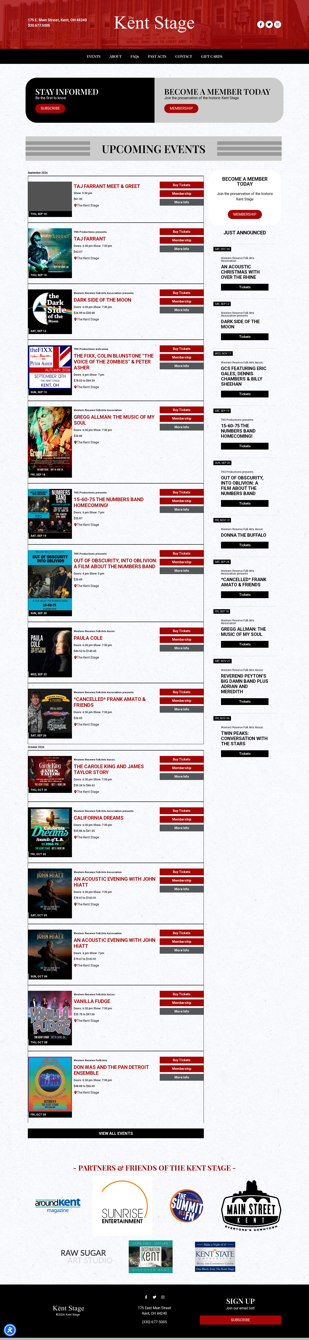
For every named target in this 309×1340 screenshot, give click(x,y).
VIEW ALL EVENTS (116, 1133)
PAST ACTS (157, 56)
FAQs (135, 56)
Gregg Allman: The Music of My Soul (243, 631)
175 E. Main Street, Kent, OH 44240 (57, 20)
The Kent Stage (88, 205)
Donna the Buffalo (243, 535)
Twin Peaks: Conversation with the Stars (244, 738)
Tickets (245, 287)
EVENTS (93, 56)
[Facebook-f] (260, 24)
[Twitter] (269, 24)
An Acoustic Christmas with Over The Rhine (240, 272)
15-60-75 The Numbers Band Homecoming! (238, 431)
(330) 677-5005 (154, 1322)
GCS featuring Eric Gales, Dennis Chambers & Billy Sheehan (243, 376)
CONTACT (183, 56)
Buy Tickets (181, 185)
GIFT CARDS (211, 56)
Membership (181, 193)
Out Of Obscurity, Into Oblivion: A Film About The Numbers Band (242, 485)
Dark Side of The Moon (240, 324)
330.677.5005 (39, 25)
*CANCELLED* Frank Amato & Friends (243, 582)
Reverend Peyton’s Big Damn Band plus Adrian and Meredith (244, 683)
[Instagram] (277, 24)
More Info (181, 202)
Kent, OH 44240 (154, 1313)
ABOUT (115, 56)
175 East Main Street (154, 1308)
